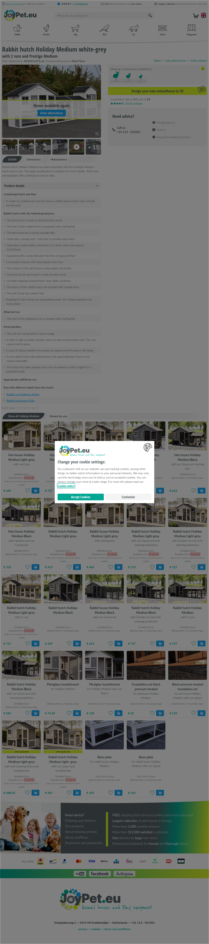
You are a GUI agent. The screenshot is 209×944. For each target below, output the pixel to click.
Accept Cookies (80, 497)
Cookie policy (66, 486)
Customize (128, 497)
